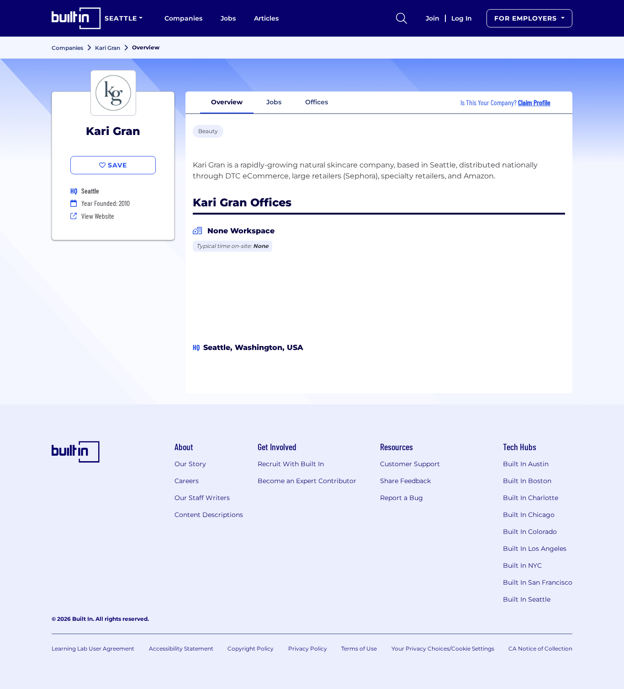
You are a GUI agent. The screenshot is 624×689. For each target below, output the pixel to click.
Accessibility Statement (181, 648)
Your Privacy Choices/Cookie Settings (442, 648)
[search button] (401, 18)
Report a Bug (401, 498)
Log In (461, 18)
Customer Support (410, 464)
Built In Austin (526, 464)
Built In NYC (522, 565)
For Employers (526, 18)
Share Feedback (405, 481)
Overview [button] (227, 102)
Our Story (190, 464)
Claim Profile (534, 102)
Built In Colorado (530, 532)
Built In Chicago (529, 515)
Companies (183, 18)
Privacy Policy (307, 648)
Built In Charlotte (530, 498)
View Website (97, 215)
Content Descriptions (209, 515)
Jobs (228, 18)
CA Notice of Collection (540, 648)
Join (432, 18)
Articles (266, 18)
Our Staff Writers (202, 498)
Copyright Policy (250, 648)
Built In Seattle (526, 599)
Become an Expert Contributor (307, 481)
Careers (187, 481)
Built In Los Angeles (534, 548)
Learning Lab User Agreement (93, 648)
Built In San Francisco (537, 582)
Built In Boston (527, 481)
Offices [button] (316, 102)
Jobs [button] (273, 102)
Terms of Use (359, 648)
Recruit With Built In (291, 464)
